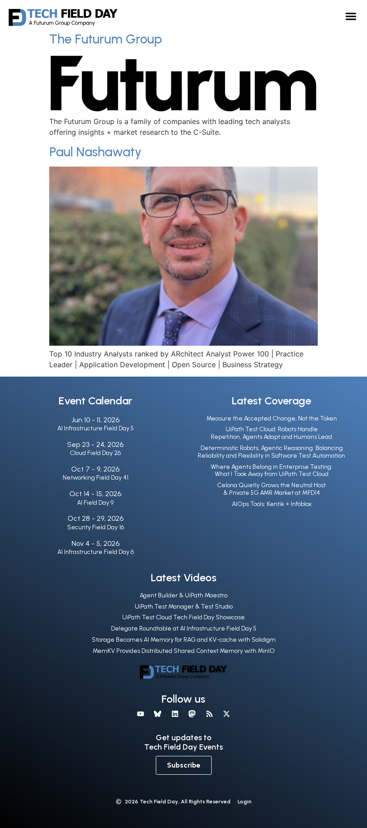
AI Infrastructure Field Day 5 (95, 428)
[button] (351, 16)
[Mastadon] (192, 714)
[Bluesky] (157, 714)
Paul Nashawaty (95, 151)
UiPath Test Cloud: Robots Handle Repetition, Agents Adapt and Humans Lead (271, 433)
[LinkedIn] (175, 714)
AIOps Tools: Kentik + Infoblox (272, 504)
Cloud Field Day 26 (95, 453)
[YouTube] (140, 714)
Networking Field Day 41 (95, 477)
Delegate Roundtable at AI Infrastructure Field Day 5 (183, 628)
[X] (226, 714)
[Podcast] (209, 714)
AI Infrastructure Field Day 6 (95, 552)
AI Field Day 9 (95, 502)
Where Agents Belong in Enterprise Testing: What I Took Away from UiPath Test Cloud (272, 470)
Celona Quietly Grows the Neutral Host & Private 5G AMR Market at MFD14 (271, 489)
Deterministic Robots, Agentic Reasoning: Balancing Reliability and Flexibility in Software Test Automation (271, 451)
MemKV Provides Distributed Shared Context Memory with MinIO (184, 651)
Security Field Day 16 (95, 527)
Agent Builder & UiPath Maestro (183, 595)
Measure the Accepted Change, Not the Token (271, 418)
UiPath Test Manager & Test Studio (184, 606)
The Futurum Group (105, 39)
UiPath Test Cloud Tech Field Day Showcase (183, 617)
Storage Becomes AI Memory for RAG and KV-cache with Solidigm (184, 640)
